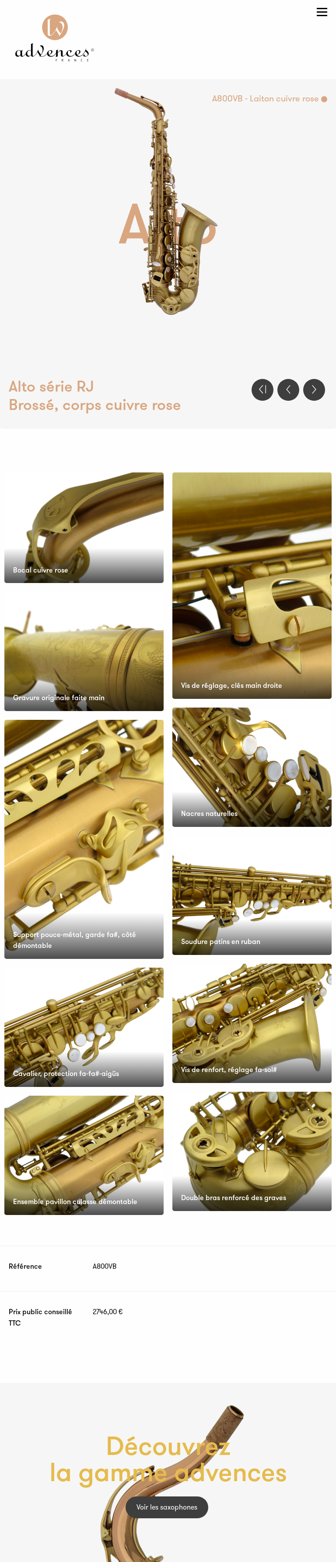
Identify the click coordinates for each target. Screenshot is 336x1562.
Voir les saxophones (166, 1507)
